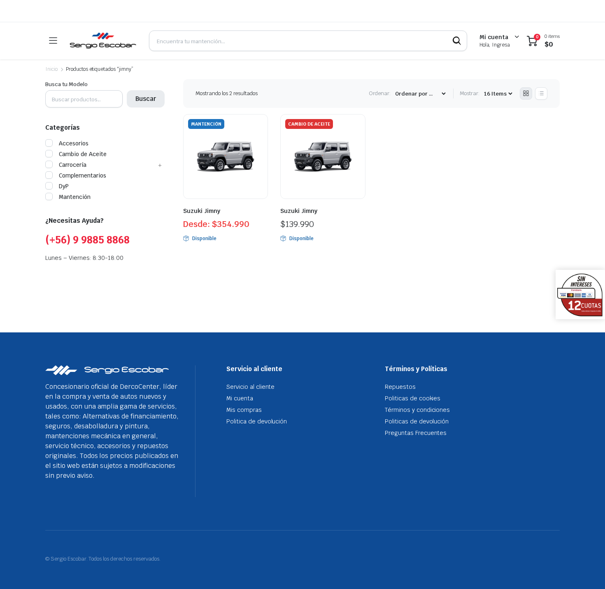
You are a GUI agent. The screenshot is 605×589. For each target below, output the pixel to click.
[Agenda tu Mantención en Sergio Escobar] (103, 41)
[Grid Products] (526, 93)
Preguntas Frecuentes (416, 433)
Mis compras (244, 410)
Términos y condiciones (417, 410)
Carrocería (72, 164)
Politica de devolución (256, 421)
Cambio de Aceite (83, 154)
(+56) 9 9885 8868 (87, 240)
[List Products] (541, 93)
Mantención (75, 197)
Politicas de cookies (412, 398)
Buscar (145, 99)
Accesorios (73, 143)
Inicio (51, 69)
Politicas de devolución (417, 421)
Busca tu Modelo (66, 84)
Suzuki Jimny (201, 211)
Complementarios (82, 175)
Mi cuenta (239, 398)
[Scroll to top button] (586, 570)
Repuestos (400, 386)
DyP (64, 186)
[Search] (457, 40)
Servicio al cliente (250, 386)
